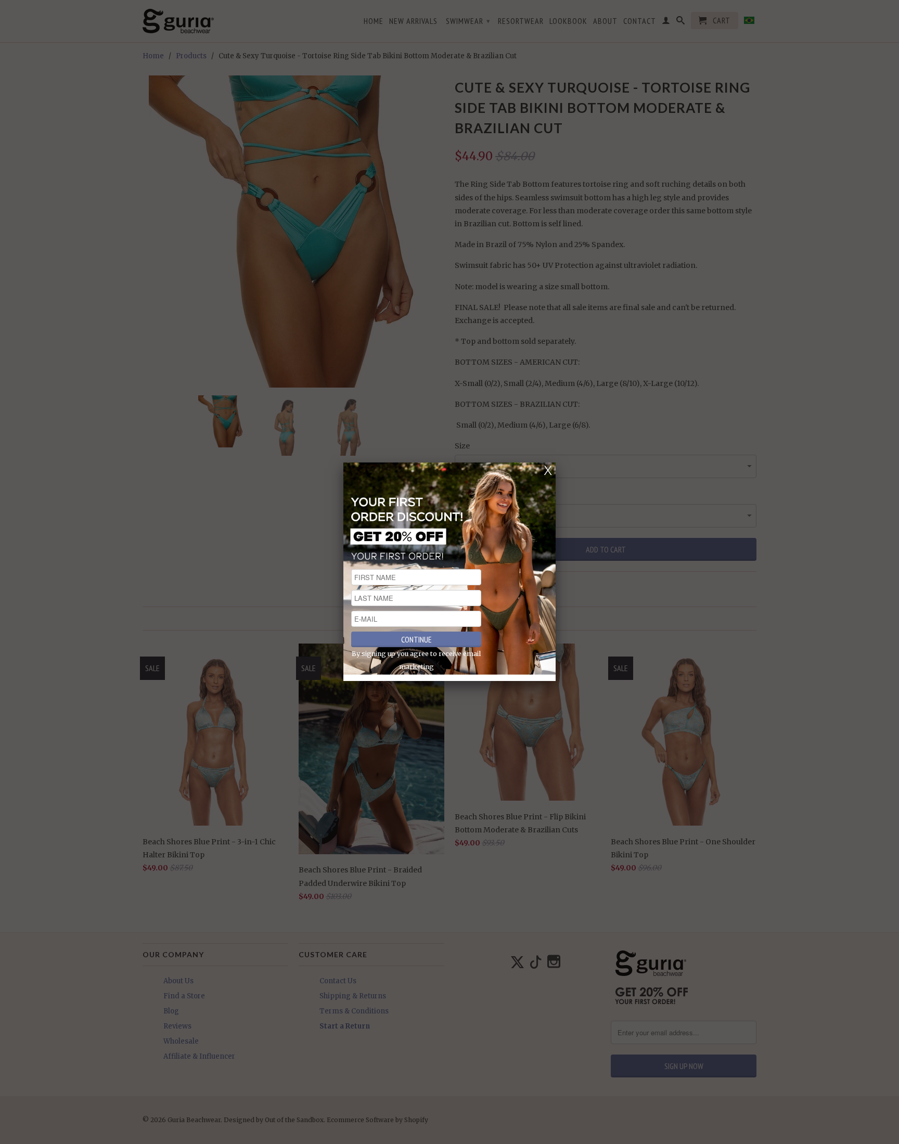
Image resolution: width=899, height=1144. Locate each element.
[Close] (548, 470)
